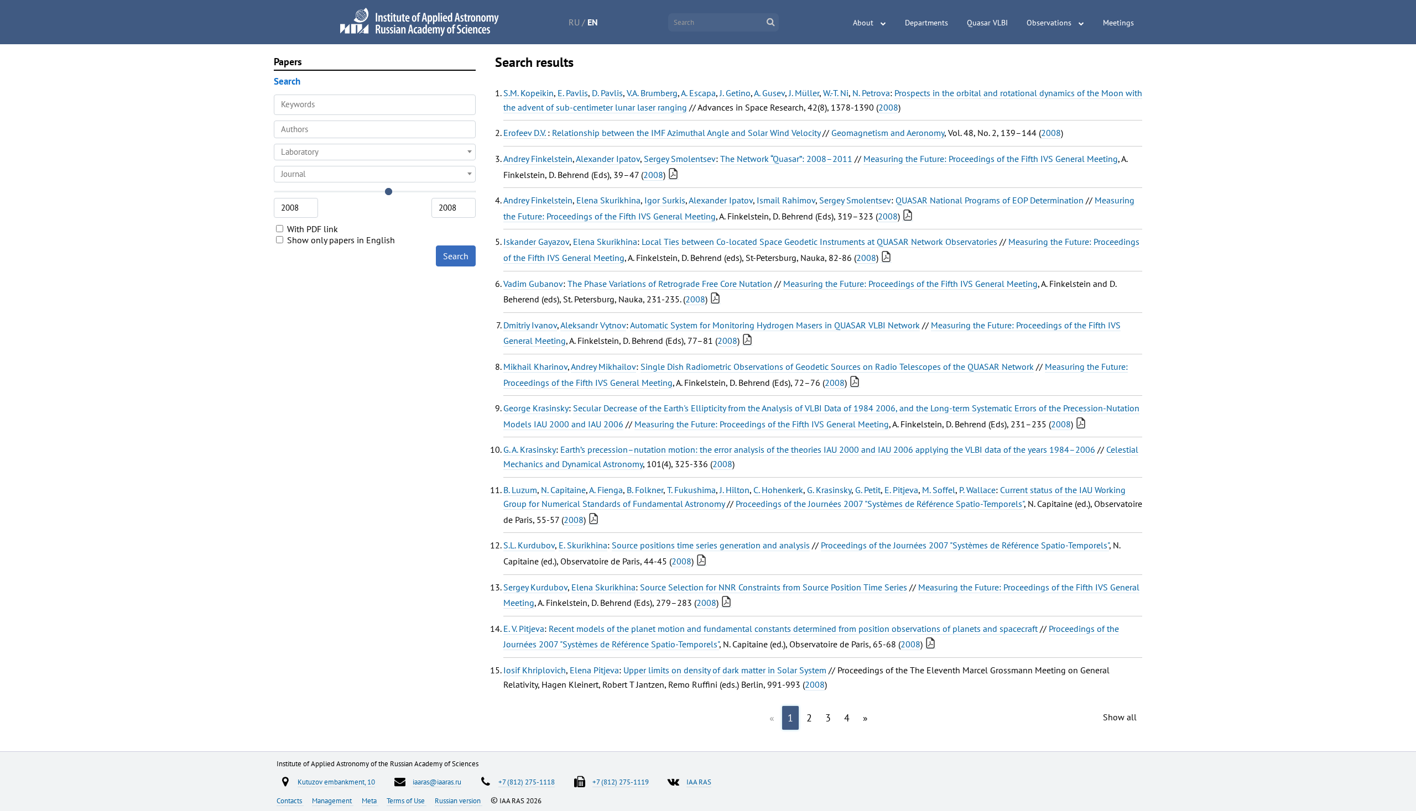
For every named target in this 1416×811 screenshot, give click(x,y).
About (863, 23)
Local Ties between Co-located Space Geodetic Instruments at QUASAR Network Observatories (819, 241)
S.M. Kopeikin (528, 92)
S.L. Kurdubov (529, 545)
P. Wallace (977, 489)
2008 (888, 107)
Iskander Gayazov (536, 241)
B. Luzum (520, 489)
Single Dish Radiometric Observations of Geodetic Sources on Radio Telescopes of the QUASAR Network (837, 366)
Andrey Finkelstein (537, 158)
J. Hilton (734, 489)
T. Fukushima (691, 489)
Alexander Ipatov (608, 158)
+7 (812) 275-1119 (620, 782)
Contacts (290, 800)
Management (332, 800)
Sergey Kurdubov (535, 587)
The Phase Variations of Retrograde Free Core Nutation (670, 283)
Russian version (458, 800)
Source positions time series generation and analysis (711, 545)
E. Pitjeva (901, 489)
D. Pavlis (607, 92)
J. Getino (735, 92)
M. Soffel (938, 489)
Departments (926, 23)
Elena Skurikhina (608, 200)
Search (455, 255)
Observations (1049, 23)
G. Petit (868, 489)
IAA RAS (698, 782)
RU (574, 22)
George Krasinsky (536, 408)
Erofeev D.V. (525, 132)
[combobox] (375, 129)
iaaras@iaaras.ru (437, 782)
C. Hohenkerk (778, 489)
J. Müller (804, 92)
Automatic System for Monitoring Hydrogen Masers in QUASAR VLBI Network (775, 325)
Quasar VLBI (987, 23)
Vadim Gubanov (533, 283)
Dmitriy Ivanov (530, 325)
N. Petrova (871, 92)
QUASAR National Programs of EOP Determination (990, 200)
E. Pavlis (573, 92)
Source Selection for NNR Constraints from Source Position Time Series (773, 587)
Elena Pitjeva (594, 670)
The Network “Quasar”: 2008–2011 (786, 158)
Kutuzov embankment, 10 (336, 782)
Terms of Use (406, 800)
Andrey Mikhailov (603, 366)
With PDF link (311, 228)
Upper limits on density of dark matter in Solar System (724, 670)
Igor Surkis (664, 200)
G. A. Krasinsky (529, 449)
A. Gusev (769, 92)
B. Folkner (645, 489)
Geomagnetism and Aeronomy (887, 132)
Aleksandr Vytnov (593, 325)
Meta (370, 800)
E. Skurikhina (583, 545)
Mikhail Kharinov (535, 366)
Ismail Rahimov (786, 200)
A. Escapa (698, 92)
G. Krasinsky (829, 489)
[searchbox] (374, 129)
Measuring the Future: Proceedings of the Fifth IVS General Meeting (990, 158)
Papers (288, 61)
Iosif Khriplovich (534, 670)
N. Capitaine (563, 489)
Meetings (1118, 23)
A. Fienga (606, 489)
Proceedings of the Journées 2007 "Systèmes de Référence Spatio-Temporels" (880, 503)
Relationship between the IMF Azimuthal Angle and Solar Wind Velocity (686, 132)
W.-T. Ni (835, 92)
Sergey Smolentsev (680, 158)
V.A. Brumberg (652, 92)
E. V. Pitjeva (523, 628)
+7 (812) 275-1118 (526, 782)
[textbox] (374, 152)
